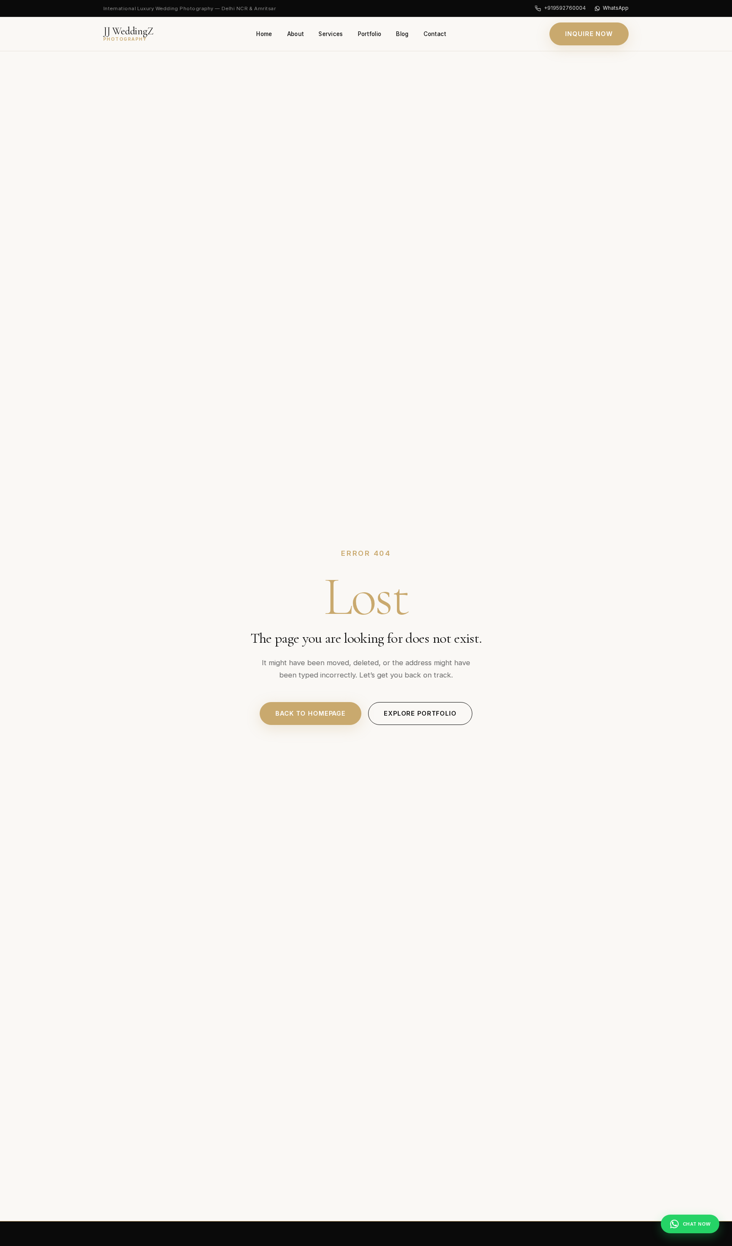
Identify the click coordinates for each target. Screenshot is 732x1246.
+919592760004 (564, 8)
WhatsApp (616, 8)
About (295, 34)
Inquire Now (589, 33)
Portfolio (369, 34)
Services (331, 34)
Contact (435, 34)
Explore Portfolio (420, 713)
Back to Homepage (310, 713)
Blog (402, 34)
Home (264, 34)
